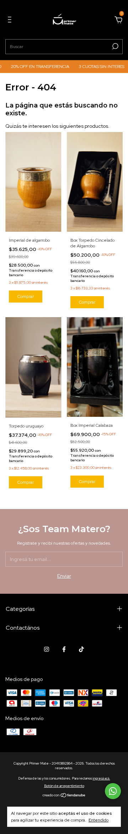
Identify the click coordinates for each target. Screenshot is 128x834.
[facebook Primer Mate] (64, 649)
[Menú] (10, 20)
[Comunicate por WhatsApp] (113, 791)
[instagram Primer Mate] (46, 649)
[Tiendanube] (64, 796)
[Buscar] (114, 46)
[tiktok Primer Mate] (81, 649)
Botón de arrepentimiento (64, 785)
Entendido (98, 820)
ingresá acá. (101, 778)
